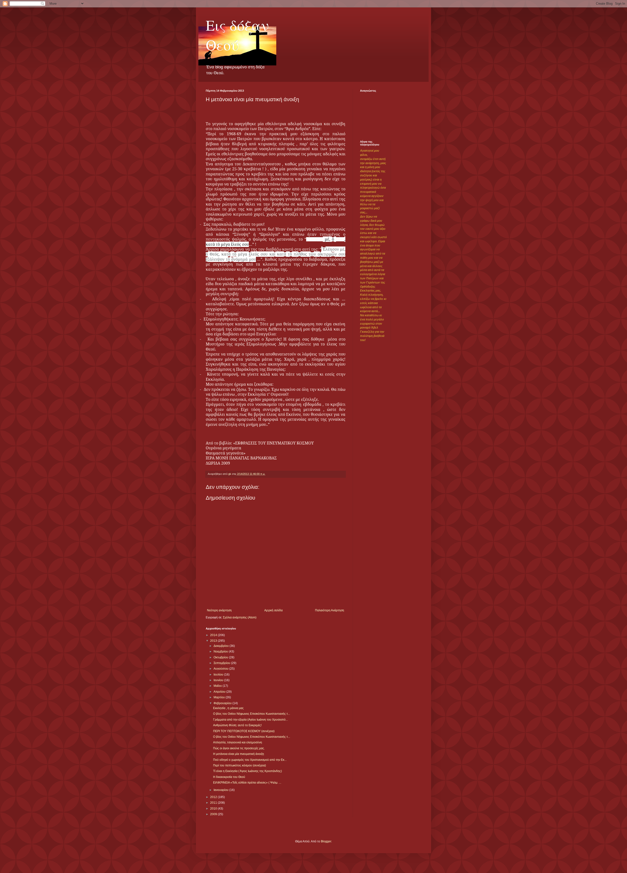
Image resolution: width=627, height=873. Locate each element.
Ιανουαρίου (221, 790)
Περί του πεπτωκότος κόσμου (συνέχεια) (239, 765)
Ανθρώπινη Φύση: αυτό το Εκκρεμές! (237, 725)
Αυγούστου (221, 668)
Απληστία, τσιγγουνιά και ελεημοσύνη (237, 742)
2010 (214, 808)
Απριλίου (220, 691)
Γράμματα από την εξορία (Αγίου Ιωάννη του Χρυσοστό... (250, 719)
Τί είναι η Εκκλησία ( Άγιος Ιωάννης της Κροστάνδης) (247, 771)
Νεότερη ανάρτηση (219, 610)
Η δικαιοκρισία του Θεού (229, 777)
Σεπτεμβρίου (222, 663)
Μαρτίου (220, 697)
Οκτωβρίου (221, 657)
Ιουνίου (219, 680)
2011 (214, 802)
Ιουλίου (219, 674)
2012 (214, 797)
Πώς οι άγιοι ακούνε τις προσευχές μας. (239, 748)
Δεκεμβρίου (221, 646)
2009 (214, 814)
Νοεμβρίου (221, 651)
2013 (214, 640)
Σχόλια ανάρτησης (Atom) (239, 617)
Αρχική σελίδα (273, 610)
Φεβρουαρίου (223, 703)
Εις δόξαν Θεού (237, 34)
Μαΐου (218, 686)
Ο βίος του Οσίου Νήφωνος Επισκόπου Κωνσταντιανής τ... (251, 713)
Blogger (326, 841)
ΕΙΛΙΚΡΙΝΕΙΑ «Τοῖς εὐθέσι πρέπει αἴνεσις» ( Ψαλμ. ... (247, 782)
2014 (214, 635)
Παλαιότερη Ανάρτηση (329, 610)
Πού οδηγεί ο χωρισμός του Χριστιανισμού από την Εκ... (250, 760)
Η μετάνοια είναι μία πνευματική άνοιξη (238, 754)
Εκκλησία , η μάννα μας (228, 708)
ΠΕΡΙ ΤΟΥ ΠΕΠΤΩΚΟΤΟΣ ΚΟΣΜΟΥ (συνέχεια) (244, 731)
